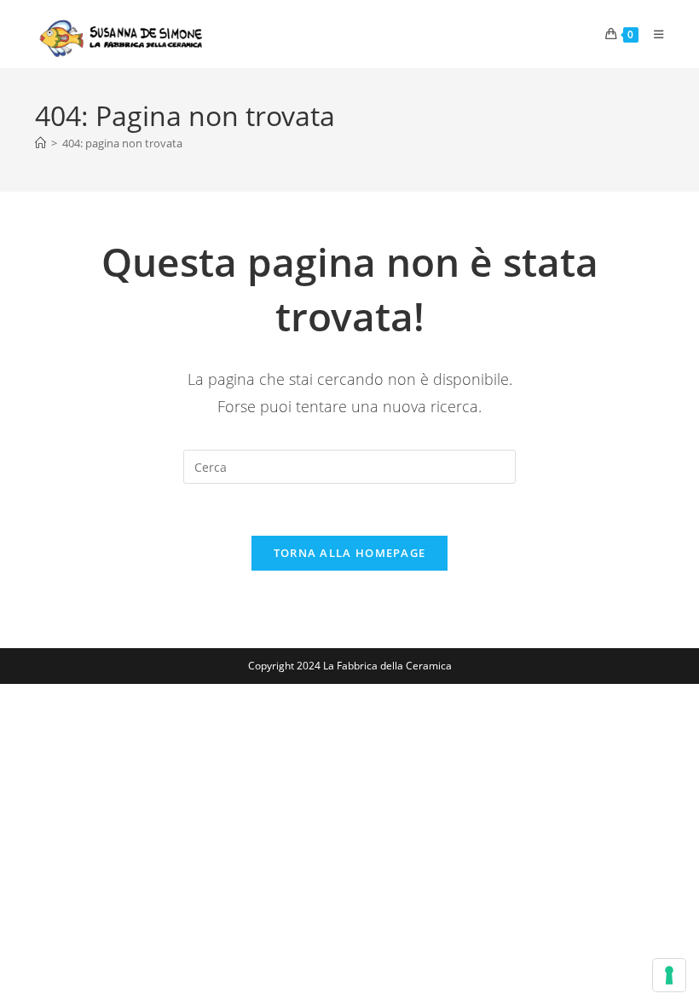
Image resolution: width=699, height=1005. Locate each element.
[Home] (40, 143)
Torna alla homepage (350, 552)
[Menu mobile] (652, 34)
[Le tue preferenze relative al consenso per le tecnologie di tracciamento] (669, 975)
